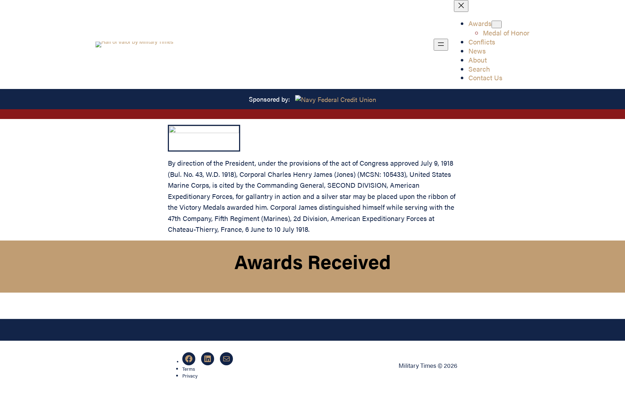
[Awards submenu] (497, 24)
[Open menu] (441, 45)
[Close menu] (461, 6)
